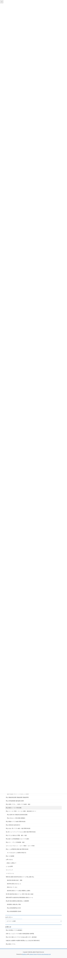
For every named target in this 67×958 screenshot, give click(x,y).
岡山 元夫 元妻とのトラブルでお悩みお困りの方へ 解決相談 (21, 937)
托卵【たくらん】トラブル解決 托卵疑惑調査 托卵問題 (20, 933)
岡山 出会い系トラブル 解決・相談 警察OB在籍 (18, 828)
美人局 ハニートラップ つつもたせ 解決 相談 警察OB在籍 (20, 832)
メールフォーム (10, 873)
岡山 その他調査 (10, 856)
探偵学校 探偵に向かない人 (14, 883)
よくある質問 (9, 866)
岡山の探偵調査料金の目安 (14, 908)
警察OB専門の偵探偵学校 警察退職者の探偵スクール (19, 897)
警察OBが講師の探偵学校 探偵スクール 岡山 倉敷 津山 (21, 876)
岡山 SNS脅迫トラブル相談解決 (14, 930)
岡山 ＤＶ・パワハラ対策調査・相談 (15, 842)
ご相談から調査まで (11, 863)
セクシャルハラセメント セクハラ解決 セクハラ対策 (20, 845)
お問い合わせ (9, 859)
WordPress (24, 954)
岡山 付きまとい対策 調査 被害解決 (16, 818)
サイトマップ (9, 870)
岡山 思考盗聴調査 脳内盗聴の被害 (15, 800)
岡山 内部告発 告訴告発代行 (13, 825)
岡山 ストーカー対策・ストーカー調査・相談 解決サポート (21, 811)
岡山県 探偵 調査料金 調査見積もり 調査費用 (17, 901)
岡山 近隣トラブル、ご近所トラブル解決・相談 (18, 804)
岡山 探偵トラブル (10, 944)
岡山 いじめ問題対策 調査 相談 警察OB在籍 (17, 849)
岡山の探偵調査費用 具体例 (14, 911)
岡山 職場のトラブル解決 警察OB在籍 (15, 821)
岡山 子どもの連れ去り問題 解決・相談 (16, 835)
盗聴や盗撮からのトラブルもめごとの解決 (18, 794)
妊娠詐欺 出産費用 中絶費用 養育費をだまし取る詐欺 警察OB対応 (23, 940)
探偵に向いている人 (12, 887)
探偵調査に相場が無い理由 (14, 904)
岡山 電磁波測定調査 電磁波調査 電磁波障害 (17, 797)
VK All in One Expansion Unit (44, 954)
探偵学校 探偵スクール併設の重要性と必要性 (18, 890)
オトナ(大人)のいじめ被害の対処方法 (16, 852)
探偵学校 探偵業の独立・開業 (14, 880)
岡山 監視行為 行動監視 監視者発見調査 (17, 814)
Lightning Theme (33, 954)
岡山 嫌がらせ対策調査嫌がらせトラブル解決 (17, 838)
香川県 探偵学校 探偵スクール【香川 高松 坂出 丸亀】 (20, 894)
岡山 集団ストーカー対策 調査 (13, 807)
